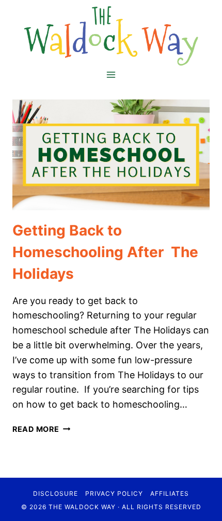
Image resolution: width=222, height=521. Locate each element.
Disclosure (55, 493)
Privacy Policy (114, 493)
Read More (41, 429)
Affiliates (169, 493)
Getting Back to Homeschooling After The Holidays (105, 252)
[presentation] (111, 154)
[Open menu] (111, 75)
